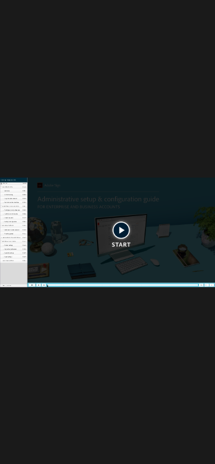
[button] (121, 230)
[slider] (47, 286)
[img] (14, 187)
